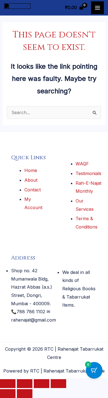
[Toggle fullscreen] (24, 383)
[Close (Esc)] (58, 383)
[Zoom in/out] (8, 383)
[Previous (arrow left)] (8, 393)
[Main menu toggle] (97, 7)
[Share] (41, 383)
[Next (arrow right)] (24, 393)
